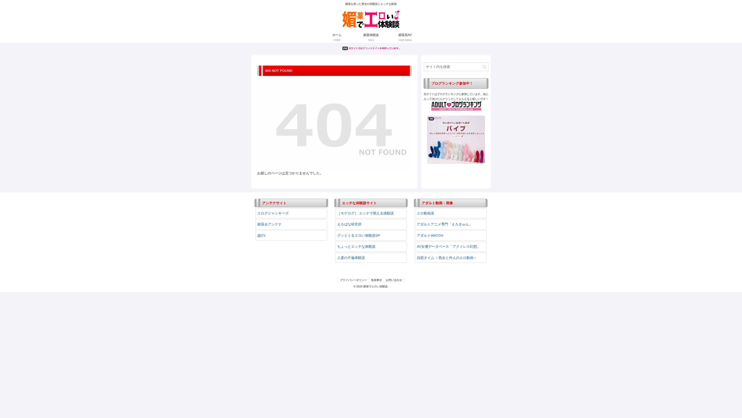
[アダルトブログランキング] (456, 106)
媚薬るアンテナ (269, 224)
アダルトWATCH (430, 235)
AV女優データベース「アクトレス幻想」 (448, 246)
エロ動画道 (425, 213)
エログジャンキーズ (273, 213)
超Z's (261, 235)
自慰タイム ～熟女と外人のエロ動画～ (447, 258)
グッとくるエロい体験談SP (358, 235)
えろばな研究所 (349, 224)
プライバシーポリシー (353, 280)
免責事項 (376, 280)
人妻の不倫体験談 (351, 258)
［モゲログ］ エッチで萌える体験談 (365, 213)
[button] (484, 67)
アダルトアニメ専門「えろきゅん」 (444, 224)
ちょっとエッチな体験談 (356, 246)
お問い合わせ (394, 280)
